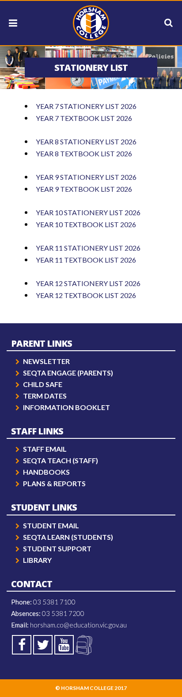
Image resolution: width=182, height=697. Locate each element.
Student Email (51, 525)
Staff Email (45, 449)
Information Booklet (66, 407)
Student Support (57, 548)
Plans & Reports (54, 483)
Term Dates (45, 395)
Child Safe (42, 384)
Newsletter (46, 361)
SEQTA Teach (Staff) (60, 460)
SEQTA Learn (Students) (68, 537)
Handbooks (46, 472)
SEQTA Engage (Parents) (68, 372)
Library (37, 560)
